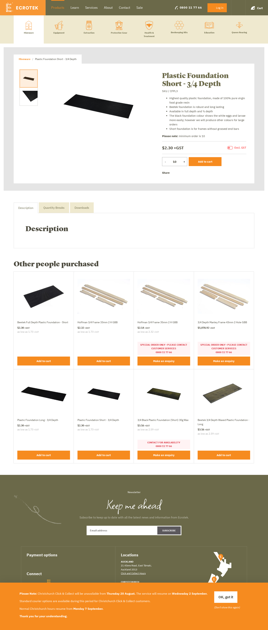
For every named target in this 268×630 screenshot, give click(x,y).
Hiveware (24, 59)
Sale (139, 7)
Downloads (82, 207)
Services (91, 7)
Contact (124, 7)
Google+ (185, 173)
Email (191, 173)
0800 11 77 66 (191, 7)
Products (57, 7)
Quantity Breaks (54, 207)
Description (25, 208)
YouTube (55, 581)
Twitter (180, 173)
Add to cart (205, 161)
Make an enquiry (163, 361)
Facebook (174, 173)
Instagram (48, 581)
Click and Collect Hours (133, 573)
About (108, 7)
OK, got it (225, 597)
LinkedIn (42, 581)
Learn (75, 7)
